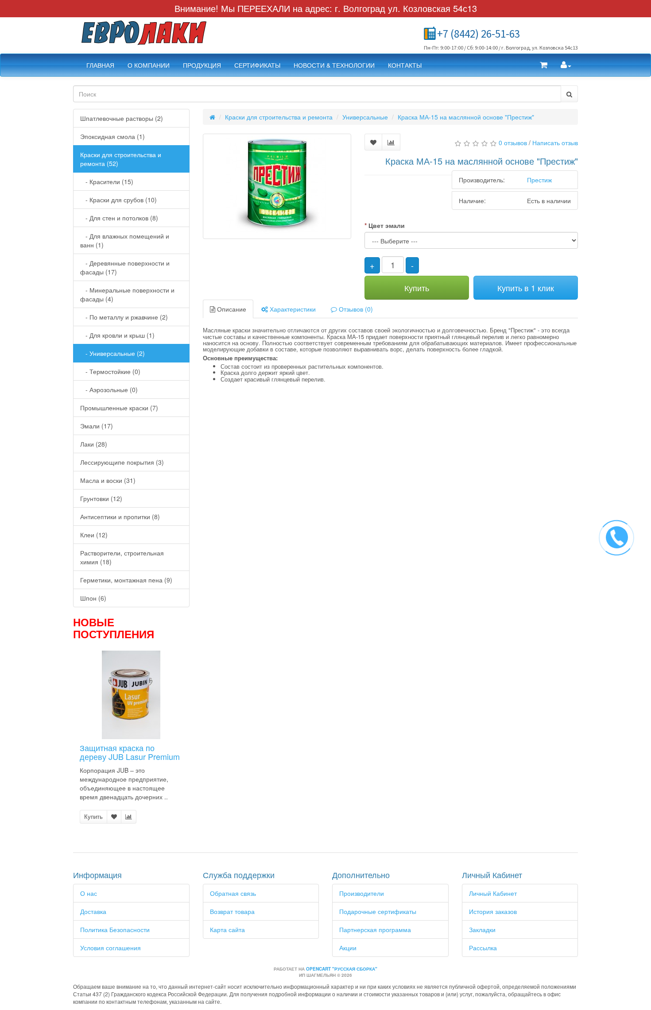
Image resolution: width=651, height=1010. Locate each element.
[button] (543, 65)
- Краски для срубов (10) (118, 199)
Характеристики (292, 309)
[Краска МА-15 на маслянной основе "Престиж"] (277, 186)
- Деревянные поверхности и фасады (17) (125, 267)
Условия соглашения (110, 947)
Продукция (202, 65)
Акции (347, 947)
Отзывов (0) (355, 309)
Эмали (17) (96, 425)
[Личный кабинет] (566, 65)
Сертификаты (257, 65)
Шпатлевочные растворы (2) (121, 118)
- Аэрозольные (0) (109, 389)
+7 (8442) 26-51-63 (478, 34)
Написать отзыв (555, 142)
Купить (93, 816)
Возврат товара (232, 911)
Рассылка (483, 947)
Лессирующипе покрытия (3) (122, 462)
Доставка (93, 911)
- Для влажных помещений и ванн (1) (124, 240)
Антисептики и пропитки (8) (120, 516)
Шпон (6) (93, 598)
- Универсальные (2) (112, 353)
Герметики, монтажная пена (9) (126, 579)
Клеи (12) (94, 534)
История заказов (493, 911)
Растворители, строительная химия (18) (122, 557)
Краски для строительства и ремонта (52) (120, 159)
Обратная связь (233, 893)
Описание (230, 309)
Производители (361, 893)
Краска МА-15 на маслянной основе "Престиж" (466, 116)
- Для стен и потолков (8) (119, 217)
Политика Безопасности (115, 929)
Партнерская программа (375, 929)
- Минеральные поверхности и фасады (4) (127, 294)
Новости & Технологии (334, 65)
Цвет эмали (386, 225)
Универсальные (365, 116)
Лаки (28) (93, 443)
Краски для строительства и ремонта (279, 116)
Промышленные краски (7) (119, 407)
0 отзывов (513, 142)
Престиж (539, 179)
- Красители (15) (106, 181)
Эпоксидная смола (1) (112, 136)
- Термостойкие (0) (110, 371)
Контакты (405, 65)
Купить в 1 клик (525, 287)
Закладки (482, 929)
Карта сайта (227, 929)
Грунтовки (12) (101, 498)
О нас (88, 893)
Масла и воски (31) (108, 480)
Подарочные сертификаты (377, 911)
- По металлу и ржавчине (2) (124, 316)
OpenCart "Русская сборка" (341, 969)
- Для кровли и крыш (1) (117, 335)
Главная (100, 65)
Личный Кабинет (493, 893)
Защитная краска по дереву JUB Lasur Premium (130, 752)
